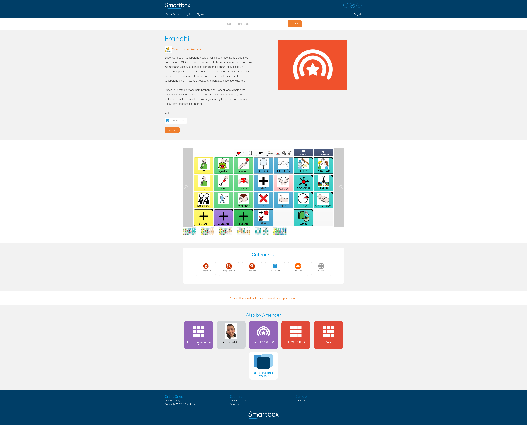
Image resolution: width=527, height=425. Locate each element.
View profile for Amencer (186, 49)
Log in (187, 14)
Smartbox (189, 404)
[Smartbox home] (178, 4)
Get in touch (301, 400)
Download (172, 130)
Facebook (346, 5)
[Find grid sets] (256, 24)
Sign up (201, 14)
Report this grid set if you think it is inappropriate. (263, 298)
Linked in (359, 5)
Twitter (352, 5)
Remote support (238, 400)
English (358, 14)
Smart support (238, 404)
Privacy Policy (172, 400)
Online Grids (172, 14)
